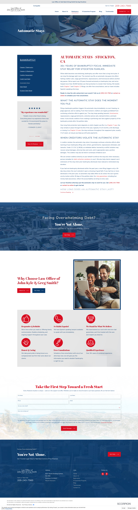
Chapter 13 (77, 86)
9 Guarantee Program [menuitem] (89, 11)
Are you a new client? (23, 406)
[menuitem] (34, 67)
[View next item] (37, 136)
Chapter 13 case (75, 130)
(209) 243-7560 (105, 93)
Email (71, 400)
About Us (76, 476)
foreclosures (114, 113)
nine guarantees (101, 176)
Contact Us (76, 487)
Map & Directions (50, 480)
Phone (19, 400)
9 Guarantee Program (79, 480)
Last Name (72, 395)
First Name (20, 395)
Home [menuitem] (57, 11)
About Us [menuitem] (65, 11)
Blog (74, 483)
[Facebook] (106, 474)
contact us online (68, 185)
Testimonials (77, 485)
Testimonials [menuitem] (110, 11)
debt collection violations (82, 159)
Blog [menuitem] (100, 11)
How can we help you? (23, 411)
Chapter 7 (67, 86)
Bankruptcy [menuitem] (75, 11)
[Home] (16, 9)
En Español (36, 6)
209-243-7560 (123, 6)
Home (75, 473)
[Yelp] (103, 474)
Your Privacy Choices (27, 504)
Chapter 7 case (112, 125)
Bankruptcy (76, 478)
